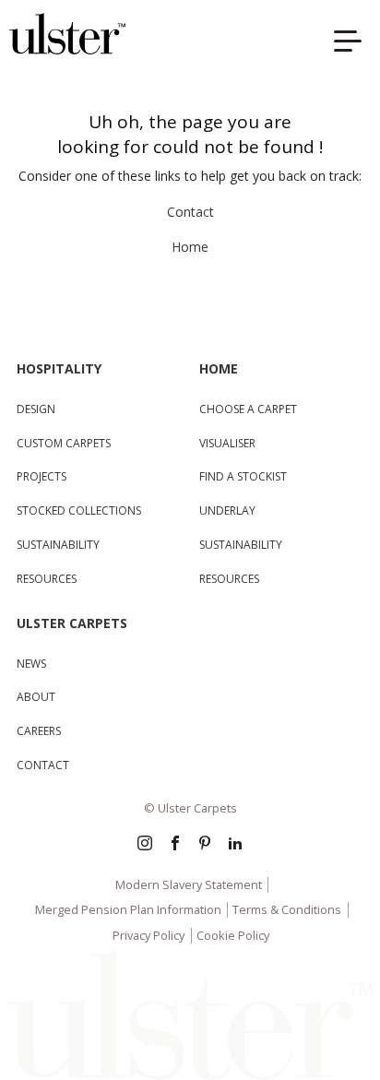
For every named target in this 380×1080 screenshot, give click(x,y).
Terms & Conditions (286, 909)
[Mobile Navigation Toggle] (352, 44)
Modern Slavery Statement (188, 884)
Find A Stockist (243, 476)
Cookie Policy (232, 935)
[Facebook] (175, 845)
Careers (39, 731)
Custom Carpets (64, 443)
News (31, 663)
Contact (190, 211)
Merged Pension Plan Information (128, 909)
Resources (47, 579)
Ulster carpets (72, 623)
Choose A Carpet (248, 409)
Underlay (227, 510)
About (36, 697)
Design (36, 409)
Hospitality (59, 368)
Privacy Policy (148, 935)
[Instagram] (145, 845)
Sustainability (58, 544)
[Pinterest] (205, 845)
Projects (41, 476)
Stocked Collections (79, 510)
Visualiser (227, 443)
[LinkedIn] (235, 845)
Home (190, 246)
